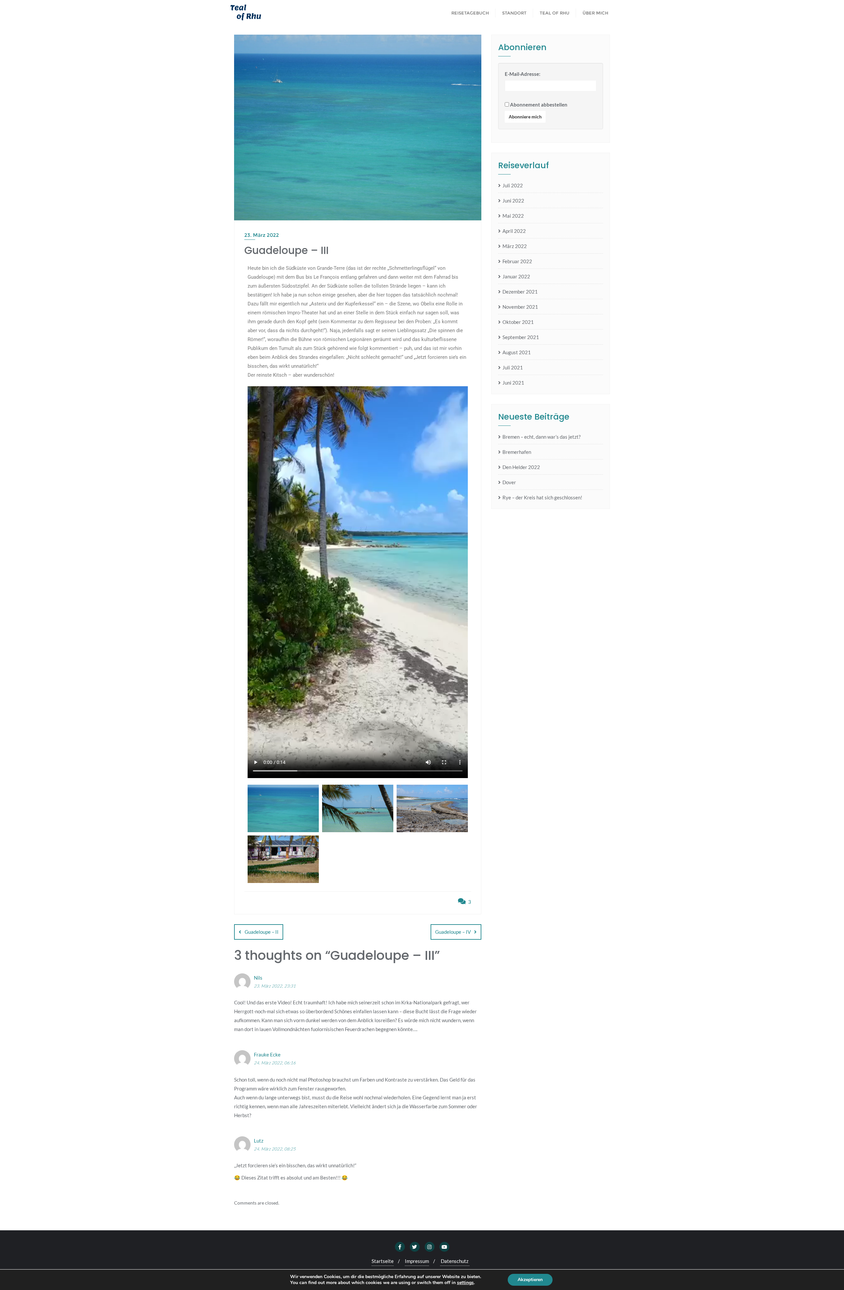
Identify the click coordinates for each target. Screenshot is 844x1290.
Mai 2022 (513, 216)
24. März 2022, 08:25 (275, 1148)
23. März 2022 (261, 235)
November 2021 (520, 307)
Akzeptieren (530, 1279)
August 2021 (516, 352)
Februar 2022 (517, 261)
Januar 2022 (516, 276)
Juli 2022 (512, 185)
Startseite (383, 1261)
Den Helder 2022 (521, 467)
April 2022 (514, 231)
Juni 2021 (513, 383)
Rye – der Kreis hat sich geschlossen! (542, 497)
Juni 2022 (513, 201)
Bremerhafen (516, 452)
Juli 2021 (512, 367)
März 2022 (514, 246)
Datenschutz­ (454, 1261)
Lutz (258, 1141)
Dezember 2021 (520, 292)
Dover (509, 482)
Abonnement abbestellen (538, 105)
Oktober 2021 (518, 322)
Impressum (417, 1261)
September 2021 (520, 337)
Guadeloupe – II (262, 932)
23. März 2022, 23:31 (275, 986)
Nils (258, 978)
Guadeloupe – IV (453, 932)
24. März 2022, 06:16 (275, 1062)
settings (465, 1283)
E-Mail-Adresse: (522, 74)
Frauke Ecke (267, 1054)
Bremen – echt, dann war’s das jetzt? (541, 437)
